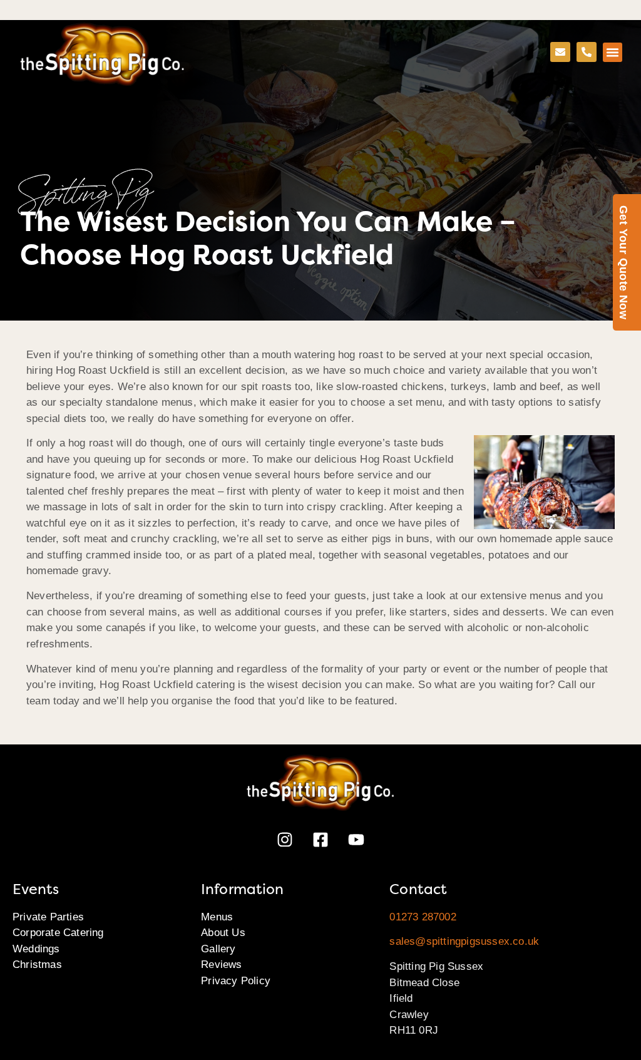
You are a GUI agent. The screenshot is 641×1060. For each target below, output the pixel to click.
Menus (217, 917)
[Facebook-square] (320, 839)
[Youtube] (356, 839)
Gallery (218, 949)
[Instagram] (285, 839)
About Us (223, 933)
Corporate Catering (58, 933)
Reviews (221, 964)
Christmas (37, 964)
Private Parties (48, 917)
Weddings (36, 949)
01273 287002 (422, 917)
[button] (613, 53)
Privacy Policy (235, 981)
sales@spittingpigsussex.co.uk (464, 941)
